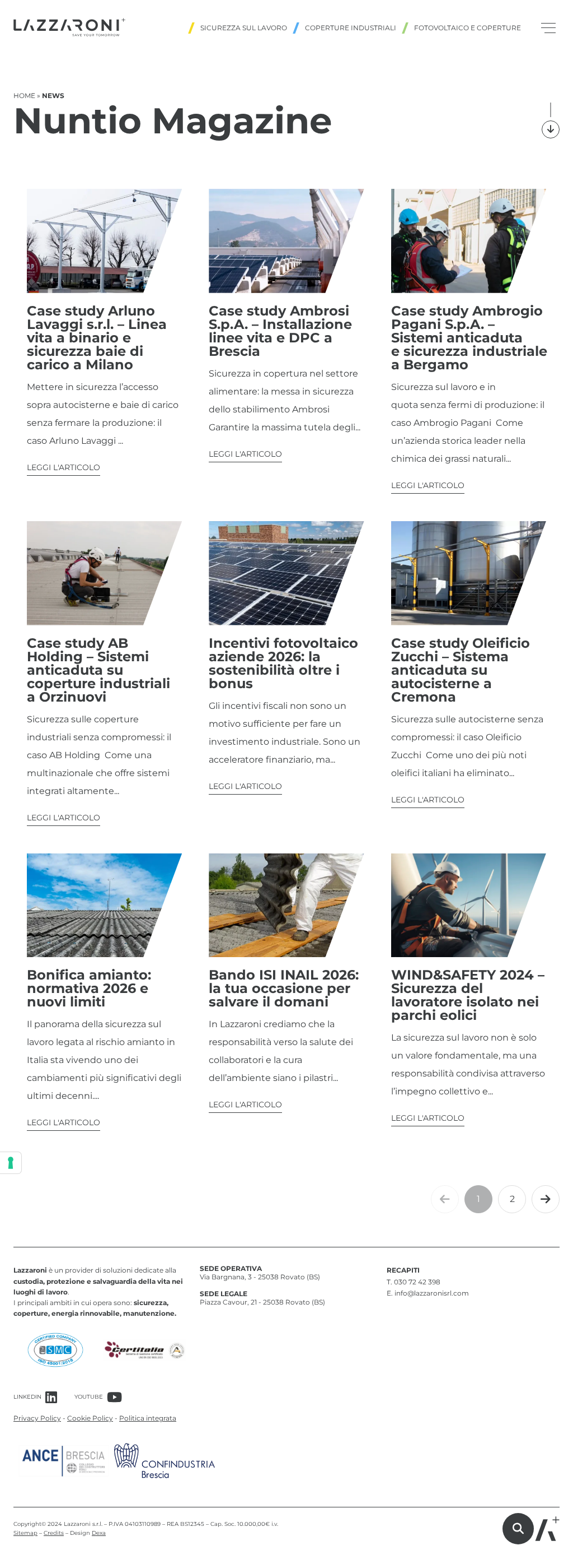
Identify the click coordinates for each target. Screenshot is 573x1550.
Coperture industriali (350, 28)
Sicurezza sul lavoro (243, 28)
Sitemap (25, 1533)
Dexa (99, 1533)
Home (24, 95)
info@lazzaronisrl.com (431, 1293)
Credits (54, 1533)
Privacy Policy (37, 1418)
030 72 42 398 (417, 1282)
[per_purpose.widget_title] (10, 1162)
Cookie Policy (90, 1418)
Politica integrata (147, 1418)
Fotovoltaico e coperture (467, 28)
